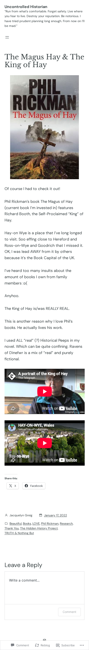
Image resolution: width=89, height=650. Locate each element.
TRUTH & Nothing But (19, 533)
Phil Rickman (50, 523)
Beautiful (16, 523)
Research (66, 523)
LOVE (36, 523)
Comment (69, 612)
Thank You (12, 528)
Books (27, 523)
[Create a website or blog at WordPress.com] (44, 640)
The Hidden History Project (39, 528)
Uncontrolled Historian (26, 6)
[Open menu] (7, 37)
